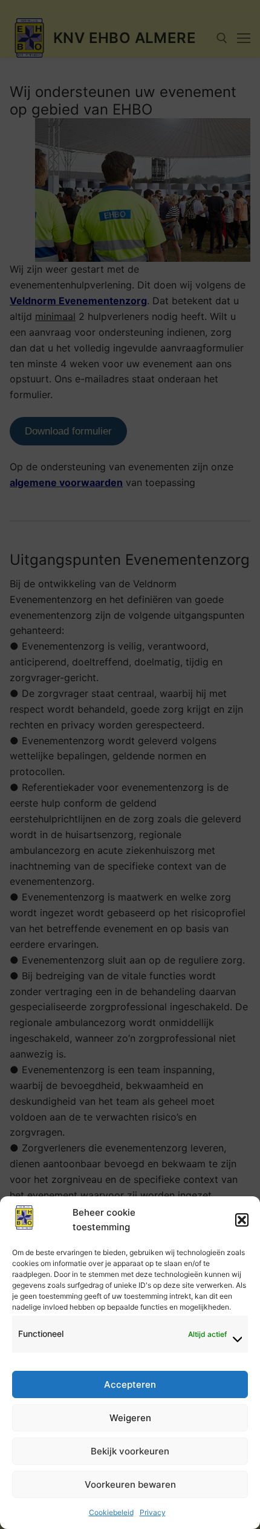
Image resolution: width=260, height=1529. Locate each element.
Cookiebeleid (111, 1512)
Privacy (153, 1512)
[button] (242, 1220)
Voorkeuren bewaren (130, 1484)
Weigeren (130, 1418)
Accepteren (130, 1384)
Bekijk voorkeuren (130, 1451)
